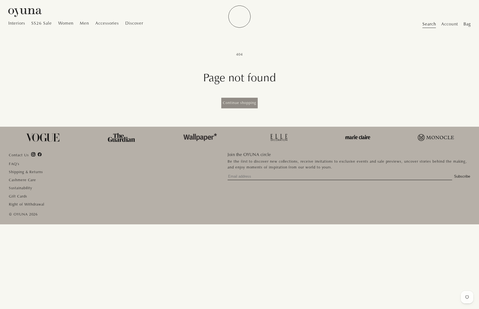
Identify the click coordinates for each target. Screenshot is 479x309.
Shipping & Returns (26, 172)
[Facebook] (39, 154)
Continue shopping (239, 102)
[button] (18, 23)
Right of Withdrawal (26, 204)
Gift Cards (18, 196)
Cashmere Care (22, 180)
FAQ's (14, 164)
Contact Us (19, 155)
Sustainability (20, 188)
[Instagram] (33, 154)
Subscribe (462, 176)
